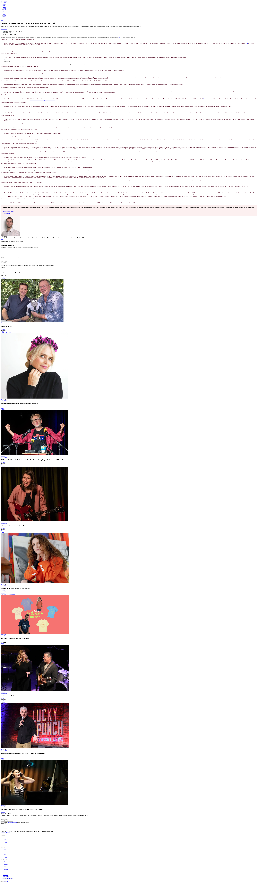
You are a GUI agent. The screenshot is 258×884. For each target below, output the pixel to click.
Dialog (4, 7)
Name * (2, 259)
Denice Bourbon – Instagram (9, 211)
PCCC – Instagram (6, 213)
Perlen (4, 8)
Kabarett (3, 278)
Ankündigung (3, 634)
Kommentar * (3, 257)
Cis (24, 70)
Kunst (4, 4)
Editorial (3, 593)
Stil (4, 5)
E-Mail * (2, 261)
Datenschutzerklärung (12, 822)
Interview (3, 27)
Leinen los (6, 881)
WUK (247, 43)
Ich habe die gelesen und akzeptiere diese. (15, 822)
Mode (3, 332)
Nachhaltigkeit (8, 332)
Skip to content (4, 1)
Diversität (4, 594)
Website (2, 262)
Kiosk (4, 9)
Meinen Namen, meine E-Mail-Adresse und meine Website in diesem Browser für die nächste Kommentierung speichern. (28, 265)
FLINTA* (121, 37)
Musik (3, 532)
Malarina (205, 98)
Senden (2, 267)
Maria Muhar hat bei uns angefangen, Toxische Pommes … (42, 100)
